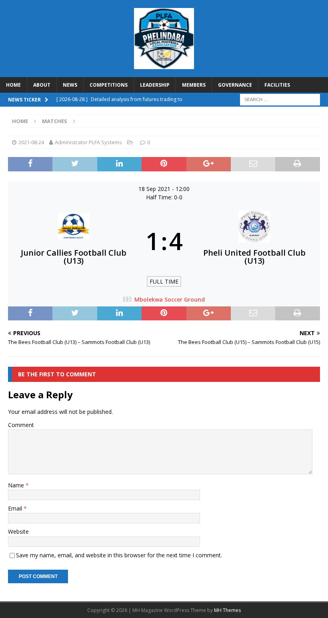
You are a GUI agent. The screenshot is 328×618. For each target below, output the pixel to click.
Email (16, 508)
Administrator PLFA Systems (88, 142)
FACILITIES (277, 84)
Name (17, 485)
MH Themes (227, 610)
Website (18, 531)
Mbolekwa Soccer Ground (169, 299)
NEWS (70, 84)
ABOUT (41, 84)
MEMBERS (194, 84)
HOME (13, 84)
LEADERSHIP (155, 84)
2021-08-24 (31, 142)
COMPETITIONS (109, 84)
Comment (21, 425)
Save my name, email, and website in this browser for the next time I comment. (119, 555)
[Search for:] (280, 99)
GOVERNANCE (235, 84)
